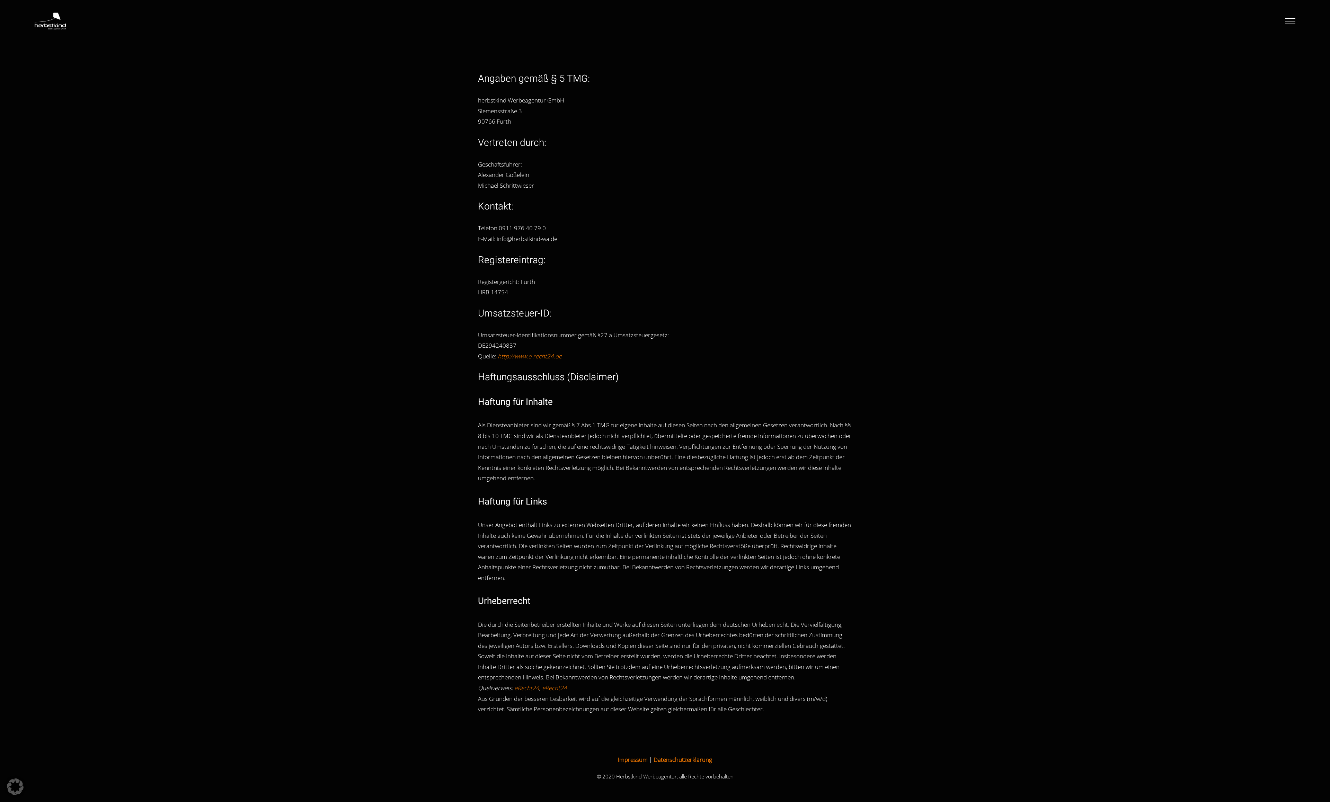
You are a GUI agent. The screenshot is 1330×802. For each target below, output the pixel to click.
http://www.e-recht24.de (530, 356)
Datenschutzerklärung (683, 760)
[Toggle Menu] (1290, 21)
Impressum (633, 760)
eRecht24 (526, 688)
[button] (15, 787)
